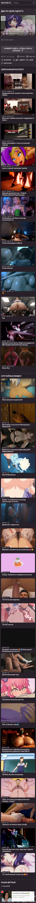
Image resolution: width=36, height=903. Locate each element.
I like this (22, 56)
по (27, 60)
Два (17, 60)
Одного (22, 60)
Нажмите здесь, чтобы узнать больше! (18, 49)
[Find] (33, 3)
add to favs (8, 63)
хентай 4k (6, 886)
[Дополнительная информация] (33, 89)
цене (31, 60)
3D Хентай (7, 60)
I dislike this (31, 56)
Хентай (6, 3)
